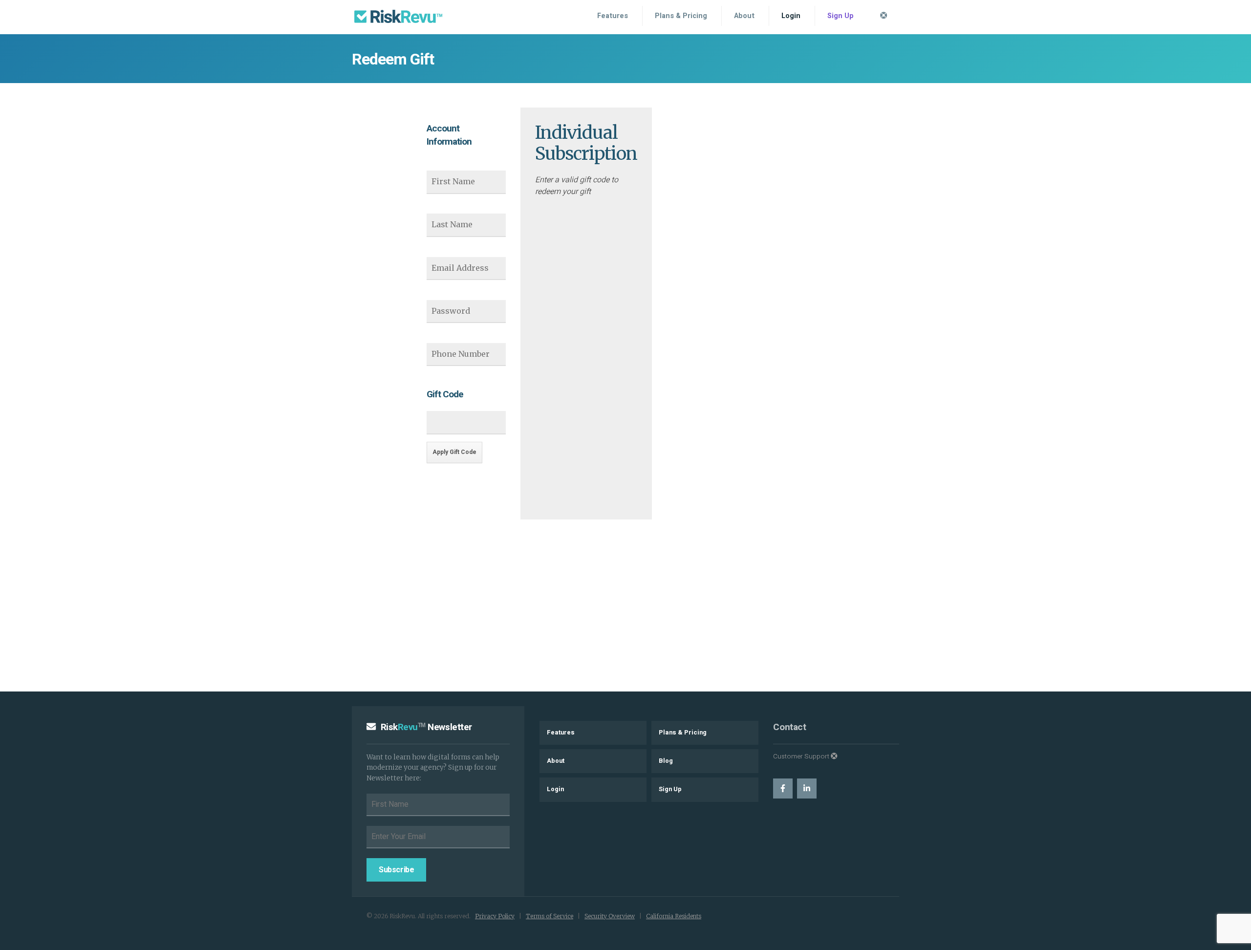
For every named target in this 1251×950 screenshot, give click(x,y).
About (744, 16)
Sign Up (840, 16)
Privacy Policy (495, 916)
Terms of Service (549, 916)
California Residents (673, 916)
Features (612, 16)
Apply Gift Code (454, 452)
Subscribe (396, 870)
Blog (666, 760)
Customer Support (802, 756)
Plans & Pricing (681, 16)
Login (790, 16)
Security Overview (609, 916)
